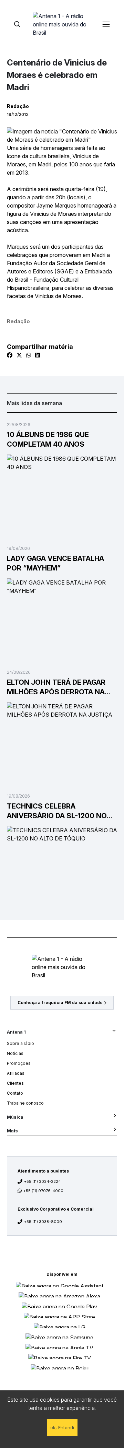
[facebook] (9, 355)
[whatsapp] (28, 355)
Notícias (15, 1053)
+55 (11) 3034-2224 (42, 1181)
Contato (15, 1093)
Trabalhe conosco (25, 1103)
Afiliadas (15, 1073)
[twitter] (19, 355)
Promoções (19, 1063)
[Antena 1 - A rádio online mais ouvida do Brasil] (62, 24)
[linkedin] (37, 355)
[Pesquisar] (17, 24)
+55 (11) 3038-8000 (43, 1221)
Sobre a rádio (20, 1043)
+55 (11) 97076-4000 (43, 1190)
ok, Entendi (62, 1427)
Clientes (15, 1083)
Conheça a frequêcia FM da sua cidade (60, 1002)
